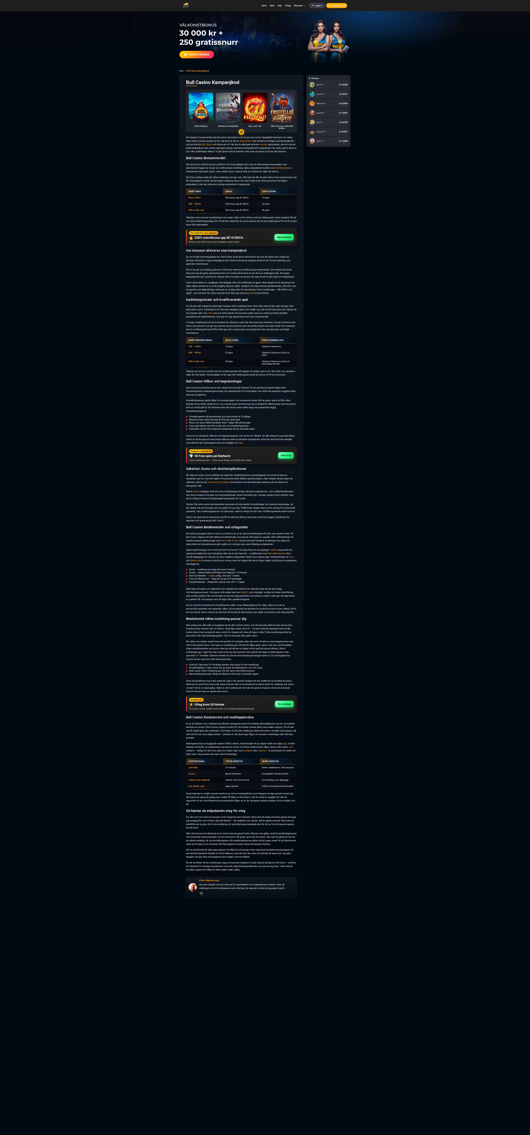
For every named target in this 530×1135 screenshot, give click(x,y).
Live (291, 747)
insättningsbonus (283, 168)
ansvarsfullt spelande (218, 482)
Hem (264, 5)
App (280, 5)
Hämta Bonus (284, 237)
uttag (240, 443)
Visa (291, 557)
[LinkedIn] (201, 893)
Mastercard (196, 560)
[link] (328, 85)
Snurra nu (286, 455)
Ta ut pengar (284, 704)
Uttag (288, 5)
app (285, 743)
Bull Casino (207, 144)
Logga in (318, 5)
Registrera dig (338, 5)
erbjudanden (246, 141)
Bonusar (298, 5)
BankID (244, 592)
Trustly (235, 540)
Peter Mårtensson (209, 880)
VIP (197, 655)
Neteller (281, 553)
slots (209, 313)
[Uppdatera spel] (241, 132)
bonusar (263, 144)
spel (252, 293)
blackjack (247, 750)
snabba (273, 550)
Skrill (270, 553)
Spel (272, 5)
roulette (262, 750)
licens (196, 491)
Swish (224, 540)
